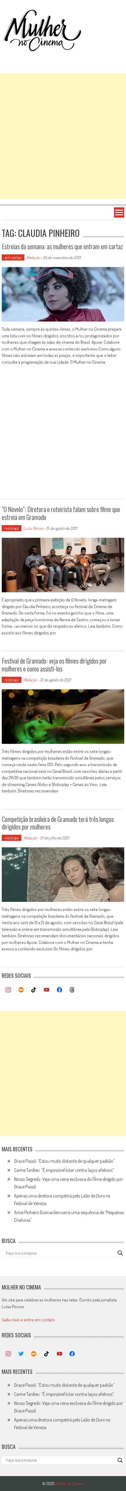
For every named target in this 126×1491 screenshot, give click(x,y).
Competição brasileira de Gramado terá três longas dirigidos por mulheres (58, 822)
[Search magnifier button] (120, 1253)
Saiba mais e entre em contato (28, 1319)
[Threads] (72, 990)
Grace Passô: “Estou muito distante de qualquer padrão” (64, 1161)
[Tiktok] (34, 990)
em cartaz (13, 257)
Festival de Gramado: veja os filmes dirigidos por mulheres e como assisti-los (54, 664)
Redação (33, 257)
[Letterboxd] (21, 990)
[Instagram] (8, 990)
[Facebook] (59, 990)
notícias (11, 528)
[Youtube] (46, 990)
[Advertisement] (63, 136)
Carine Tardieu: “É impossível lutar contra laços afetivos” (64, 1170)
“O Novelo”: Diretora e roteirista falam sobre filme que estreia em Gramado (61, 512)
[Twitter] (21, 1354)
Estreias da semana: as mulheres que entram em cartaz (62, 246)
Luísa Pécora (33, 528)
